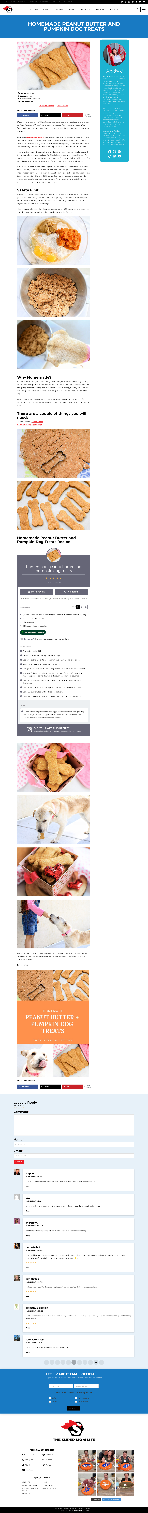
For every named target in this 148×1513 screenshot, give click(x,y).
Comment (21, 1112)
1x (78, 607)
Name (19, 1139)
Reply (28, 1186)
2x (82, 607)
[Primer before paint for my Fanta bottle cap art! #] (106, 1484)
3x (86, 607)
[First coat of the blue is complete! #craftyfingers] (87, 1484)
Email (18, 1151)
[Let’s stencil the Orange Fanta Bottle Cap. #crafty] (125, 1484)
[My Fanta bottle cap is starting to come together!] (125, 1461)
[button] (137, 9)
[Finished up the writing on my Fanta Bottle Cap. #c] (106, 1461)
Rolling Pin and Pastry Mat (29, 425)
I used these (37, 422)
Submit (19, 1162)
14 (96, 1362)
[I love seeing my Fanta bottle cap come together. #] (87, 1461)
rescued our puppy (35, 137)
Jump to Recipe (46, 106)
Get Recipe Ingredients (34, 632)
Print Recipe (62, 106)
